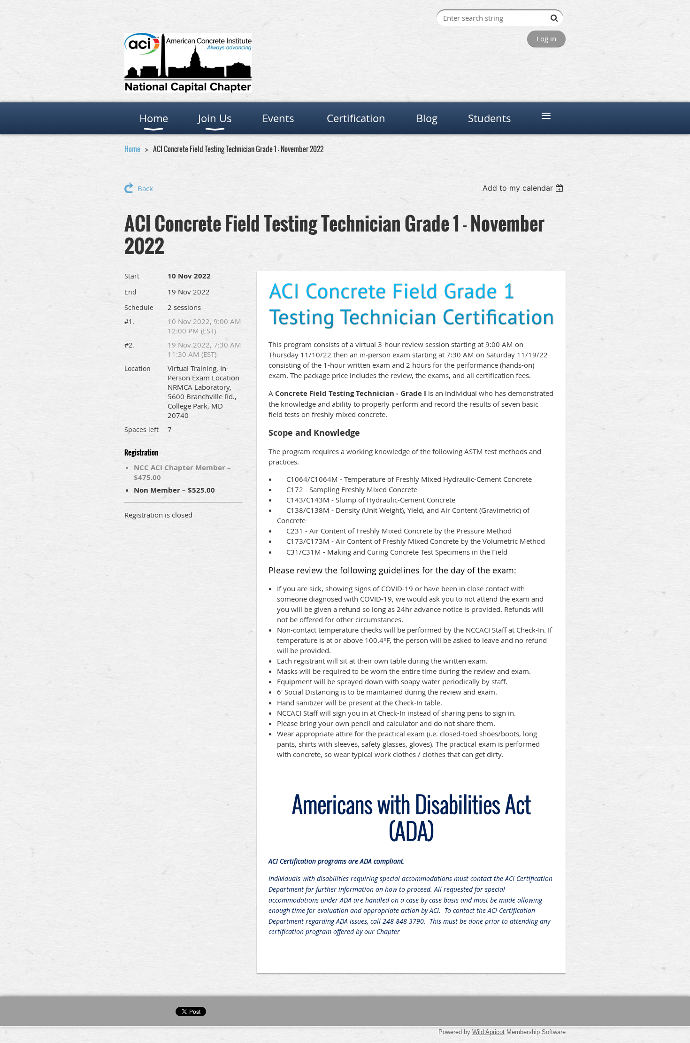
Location (137, 368)
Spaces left (141, 429)
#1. (129, 321)
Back (145, 188)
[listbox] (524, 187)
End (130, 291)
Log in (546, 38)
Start (131, 275)
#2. (129, 344)
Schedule (138, 307)
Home (132, 149)
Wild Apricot (488, 1031)
